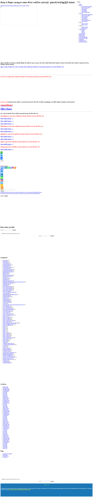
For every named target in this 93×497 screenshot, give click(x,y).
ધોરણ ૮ (4, 330)
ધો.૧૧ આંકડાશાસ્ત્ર (7, 307)
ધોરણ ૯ (4, 332)
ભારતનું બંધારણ (6, 347)
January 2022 (5, 423)
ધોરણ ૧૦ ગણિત (6, 318)
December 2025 (6, 389)
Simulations (81, 39)
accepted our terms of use (14, 489)
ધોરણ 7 (83, 31)
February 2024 (6, 398)
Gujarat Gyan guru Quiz (8, 269)
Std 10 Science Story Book (87, 14)
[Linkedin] (6, 168)
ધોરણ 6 (83, 30)
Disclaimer (5, 454)
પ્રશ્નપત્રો (5, 345)
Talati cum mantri (6, 291)
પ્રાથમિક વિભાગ (82, 29)
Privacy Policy (6, 456)
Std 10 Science (85, 19)
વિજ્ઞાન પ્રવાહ (84, 24)
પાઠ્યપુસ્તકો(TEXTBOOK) (8, 344)
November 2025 (6, 390)
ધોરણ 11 (81, 22)
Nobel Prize (5, 279)
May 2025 (5, 393)
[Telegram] (46, 155)
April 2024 (5, 395)
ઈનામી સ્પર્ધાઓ (6, 300)
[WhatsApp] (46, 152)
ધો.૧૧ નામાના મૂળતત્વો (7, 308)
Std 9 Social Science (86, 12)
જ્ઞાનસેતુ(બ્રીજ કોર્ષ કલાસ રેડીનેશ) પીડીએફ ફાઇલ (13, 304)
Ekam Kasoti (17, 5)
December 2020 (6, 438)
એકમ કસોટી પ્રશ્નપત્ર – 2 (7, 121)
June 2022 (5, 417)
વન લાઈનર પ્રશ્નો (6, 351)
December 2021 (6, 424)
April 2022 (5, 419)
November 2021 (6, 425)
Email (2, 189)
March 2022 (5, 421)
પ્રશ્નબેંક (4, 346)
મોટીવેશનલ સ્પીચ (6, 350)
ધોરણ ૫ (4, 327)
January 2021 (5, 436)
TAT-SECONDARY (83, 37)
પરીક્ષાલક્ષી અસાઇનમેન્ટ (8, 343)
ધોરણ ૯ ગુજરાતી (6, 335)
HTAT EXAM (82, 36)
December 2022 (6, 410)
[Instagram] (13, 168)
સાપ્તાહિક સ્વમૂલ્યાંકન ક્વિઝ (9, 357)
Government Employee (7, 267)
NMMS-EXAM (6, 278)
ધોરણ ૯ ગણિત (6, 334)
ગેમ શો (4, 303)
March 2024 (5, 397)
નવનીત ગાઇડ (6, 338)
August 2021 (5, 429)
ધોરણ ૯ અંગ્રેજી (6, 333)
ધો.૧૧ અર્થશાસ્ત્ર (6, 305)
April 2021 (5, 433)
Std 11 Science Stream (24, 5)
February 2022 (6, 422)
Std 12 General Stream (7, 288)
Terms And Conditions (7, 453)
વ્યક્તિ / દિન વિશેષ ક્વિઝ (8, 355)
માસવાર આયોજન (7, 349)
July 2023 (5, 403)
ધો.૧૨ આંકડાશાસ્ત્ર (7, 311)
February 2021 (6, 435)
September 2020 (6, 441)
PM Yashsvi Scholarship (8, 280)
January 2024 (5, 399)
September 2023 (6, 402)
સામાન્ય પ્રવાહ (85, 23)
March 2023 (5, 407)
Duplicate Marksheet (7, 264)
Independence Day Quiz (8, 271)
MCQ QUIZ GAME (86, 7)
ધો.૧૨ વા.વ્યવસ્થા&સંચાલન (8, 314)
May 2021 (5, 432)
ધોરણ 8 (83, 32)
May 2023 (5, 405)
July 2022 (5, 416)
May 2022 (5, 418)
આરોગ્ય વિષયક (6, 299)
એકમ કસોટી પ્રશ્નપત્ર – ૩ (7, 123)
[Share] (46, 159)
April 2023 (5, 406)
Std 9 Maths (84, 9)
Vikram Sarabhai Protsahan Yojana (10, 294)
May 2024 (5, 394)
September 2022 (6, 414)
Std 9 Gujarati (84, 8)
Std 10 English (85, 21)
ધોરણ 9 (80, 5)
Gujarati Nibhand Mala (7, 270)
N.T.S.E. (5, 277)
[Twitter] (4, 168)
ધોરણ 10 (81, 13)
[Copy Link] (2, 185)
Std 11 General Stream (7, 286)
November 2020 (6, 439)
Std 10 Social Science (86, 20)
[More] (15, 168)
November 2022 (6, 411)
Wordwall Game (82, 40)
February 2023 (6, 408)
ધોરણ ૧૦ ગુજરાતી (6, 319)
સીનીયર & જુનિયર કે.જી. (8, 359)
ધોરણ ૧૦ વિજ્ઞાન (6, 321)
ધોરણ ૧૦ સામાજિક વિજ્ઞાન (8, 324)
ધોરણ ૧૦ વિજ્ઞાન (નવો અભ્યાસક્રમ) (10, 322)
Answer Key (5, 260)
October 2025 (6, 391)
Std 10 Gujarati (85, 16)
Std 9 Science (84, 11)
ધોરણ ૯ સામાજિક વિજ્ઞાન (8, 337)
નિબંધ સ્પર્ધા (5, 341)
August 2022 (5, 415)
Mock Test (5, 273)
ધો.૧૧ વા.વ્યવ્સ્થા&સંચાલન (8, 309)
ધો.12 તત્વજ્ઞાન (6, 312)
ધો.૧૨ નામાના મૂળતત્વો (7, 313)
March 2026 (5, 386)
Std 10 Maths (84, 17)
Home (80, 4)
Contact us (5, 457)
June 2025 (5, 392)
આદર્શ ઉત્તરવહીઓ (7, 296)
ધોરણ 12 (81, 25)
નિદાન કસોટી (6, 340)
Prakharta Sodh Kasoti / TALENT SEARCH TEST (13, 281)
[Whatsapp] (8, 168)
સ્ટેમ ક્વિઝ (5, 360)
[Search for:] (6, 230)
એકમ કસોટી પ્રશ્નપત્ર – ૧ (7, 136)
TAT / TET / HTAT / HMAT (9, 292)
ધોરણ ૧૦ (5, 316)
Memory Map (6, 272)
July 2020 (5, 443)
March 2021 (5, 434)
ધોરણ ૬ (4, 328)
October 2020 (6, 440)
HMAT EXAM (82, 33)
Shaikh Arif (12, 5)
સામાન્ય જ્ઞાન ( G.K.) (7, 358)
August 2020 (5, 442)
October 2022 (6, 413)
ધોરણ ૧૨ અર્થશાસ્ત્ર (7, 325)
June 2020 (5, 444)
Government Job (6, 268)
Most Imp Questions (83, 41)
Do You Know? (6, 263)
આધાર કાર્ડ (5, 297)
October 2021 (6, 426)
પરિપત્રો (5, 342)
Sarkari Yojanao (6, 284)
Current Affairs (6, 262)
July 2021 (5, 430)
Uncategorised (6, 293)
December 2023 (6, 400)
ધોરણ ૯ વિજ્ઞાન (6, 336)
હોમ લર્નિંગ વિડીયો (7, 362)
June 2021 (5, 431)
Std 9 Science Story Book (87, 6)
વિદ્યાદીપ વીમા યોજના (8, 353)
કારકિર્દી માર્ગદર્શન (6, 301)
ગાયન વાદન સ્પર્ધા (6, 302)
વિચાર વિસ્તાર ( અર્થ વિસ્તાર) (9, 352)
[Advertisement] (46, 52)
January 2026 (5, 388)
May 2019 (5, 448)
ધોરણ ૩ (4, 326)
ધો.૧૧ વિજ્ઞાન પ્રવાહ (7, 310)
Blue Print (5, 261)
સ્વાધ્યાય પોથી (6, 361)
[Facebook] (46, 157)
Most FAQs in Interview (8, 275)
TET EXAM (81, 34)
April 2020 (5, 447)
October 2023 (6, 401)
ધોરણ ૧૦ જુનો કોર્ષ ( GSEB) (8, 320)
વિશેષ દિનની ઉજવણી (7, 354)
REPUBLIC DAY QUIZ (8, 283)
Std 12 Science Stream (7, 289)
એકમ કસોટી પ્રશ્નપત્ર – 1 (7, 118)
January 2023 (5, 409)
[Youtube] (6, 494)
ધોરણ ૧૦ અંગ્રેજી (7, 317)
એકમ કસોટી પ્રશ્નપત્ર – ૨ (7, 139)
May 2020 (5, 446)
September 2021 (6, 427)
